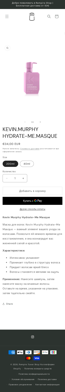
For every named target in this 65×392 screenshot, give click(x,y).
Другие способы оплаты (32, 209)
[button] (7, 16)
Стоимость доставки (30, 148)
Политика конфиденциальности (34, 374)
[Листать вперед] (40, 122)
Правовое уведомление (20, 384)
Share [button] (9, 303)
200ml (10, 163)
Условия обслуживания (23, 379)
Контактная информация (47, 384)
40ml (27, 163)
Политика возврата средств (38, 368)
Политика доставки (47, 379)
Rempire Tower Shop (29, 364)
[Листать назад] (25, 122)
